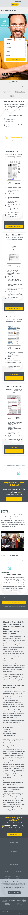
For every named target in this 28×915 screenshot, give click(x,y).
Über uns (7, 871)
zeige (16, 59)
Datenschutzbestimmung (13, 606)
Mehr (22, 32)
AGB (17, 873)
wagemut (14, 913)
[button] (20, 39)
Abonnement (8, 876)
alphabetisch (19, 141)
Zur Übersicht (14, 851)
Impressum (18, 871)
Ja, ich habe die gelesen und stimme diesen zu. (14, 607)
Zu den (14, 834)
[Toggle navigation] (25, 10)
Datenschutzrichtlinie (14, 888)
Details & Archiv (14, 223)
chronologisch (9, 141)
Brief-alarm (14, 499)
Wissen (17, 878)
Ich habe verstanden (14, 892)
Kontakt (18, 876)
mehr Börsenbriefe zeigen (14, 465)
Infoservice (8, 878)
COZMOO (23, 913)
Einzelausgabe (14, 226)
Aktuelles (7, 873)
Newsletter (14, 602)
